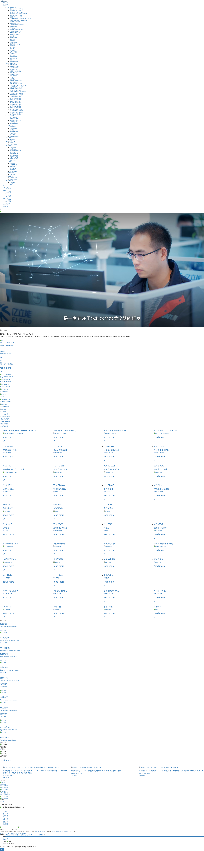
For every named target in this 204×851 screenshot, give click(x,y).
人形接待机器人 (13, 149)
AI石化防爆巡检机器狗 (15, 150)
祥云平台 (41, 835)
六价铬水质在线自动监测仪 (16, 87)
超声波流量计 (13, 126)
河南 (23, 835)
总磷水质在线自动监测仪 (16, 83)
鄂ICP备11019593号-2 (40, 831)
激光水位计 (12, 45)
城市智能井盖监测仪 (15, 33)
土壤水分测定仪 (13, 144)
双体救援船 (12, 169)
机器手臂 (12, 184)
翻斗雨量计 (12, 36)
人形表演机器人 (13, 147)
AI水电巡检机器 (13, 160)
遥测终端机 (12, 28)
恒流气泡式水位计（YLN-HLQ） (18, 15)
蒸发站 (11, 142)
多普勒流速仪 (13, 133)
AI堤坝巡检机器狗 (14, 157)
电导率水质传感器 (14, 74)
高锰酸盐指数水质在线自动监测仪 (18, 91)
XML (20, 833)
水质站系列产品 (10, 115)
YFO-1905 (57, 446)
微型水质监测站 (13, 117)
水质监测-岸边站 (14, 119)
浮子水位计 (12, 48)
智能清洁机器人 (10, 176)
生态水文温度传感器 (15, 34)
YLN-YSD (108, 465)
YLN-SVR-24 (109, 485)
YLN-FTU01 (159, 485)
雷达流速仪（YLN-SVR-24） (17, 12)
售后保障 (8, 192)
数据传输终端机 (13, 37)
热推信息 (2, 833)
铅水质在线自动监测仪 (15, 99)
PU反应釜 (2, 801)
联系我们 (5, 206)
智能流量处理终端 (14, 136)
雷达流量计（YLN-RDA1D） (17, 10)
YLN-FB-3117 (159, 465)
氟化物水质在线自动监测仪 (16, 112)
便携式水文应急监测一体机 (16, 29)
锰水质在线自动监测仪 (15, 96)
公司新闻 (8, 200)
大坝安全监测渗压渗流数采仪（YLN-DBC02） (21, 18)
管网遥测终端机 (13, 42)
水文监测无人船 (13, 171)
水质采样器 (12, 77)
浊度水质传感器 (13, 64)
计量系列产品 (9, 125)
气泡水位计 (12, 53)
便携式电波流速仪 (14, 131)
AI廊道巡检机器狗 (14, 154)
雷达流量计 (12, 130)
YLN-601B (7, 524)
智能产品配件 (9, 181)
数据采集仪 (12, 79)
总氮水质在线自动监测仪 (16, 88)
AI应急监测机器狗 (14, 158)
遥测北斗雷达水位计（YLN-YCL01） (19, 17)
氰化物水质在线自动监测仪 (16, 111)
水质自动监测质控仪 (15, 82)
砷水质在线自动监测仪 (15, 104)
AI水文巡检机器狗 (14, 155)
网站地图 (13, 833)
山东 (21, 835)
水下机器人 (12, 174)
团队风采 (8, 196)
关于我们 (5, 4)
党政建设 (5, 204)
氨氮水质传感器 (13, 76)
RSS (17, 833)
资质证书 (8, 195)
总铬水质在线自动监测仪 (16, 109)
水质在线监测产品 (10, 63)
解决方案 (5, 185)
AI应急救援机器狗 (14, 152)
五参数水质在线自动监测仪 (16, 93)
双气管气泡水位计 (14, 56)
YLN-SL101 (8, 485)
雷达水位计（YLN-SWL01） (17, 9)
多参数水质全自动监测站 (16, 120)
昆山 (18, 835)
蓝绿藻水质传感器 (14, 66)
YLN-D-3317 (58, 465)
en (2, 208)
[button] (2, 425)
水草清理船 (12, 163)
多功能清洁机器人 (14, 177)
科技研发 (5, 190)
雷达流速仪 (12, 134)
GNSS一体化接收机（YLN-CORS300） (19, 20)
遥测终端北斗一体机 (15, 23)
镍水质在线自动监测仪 (15, 101)
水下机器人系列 (10, 173)
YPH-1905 (158, 446)
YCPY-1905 (8, 446)
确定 (2, 849)
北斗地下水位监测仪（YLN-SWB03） (19, 13)
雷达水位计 (12, 47)
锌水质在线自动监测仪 (15, 103)
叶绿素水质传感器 (14, 68)
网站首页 (5, 2)
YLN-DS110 (58, 485)
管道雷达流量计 (13, 128)
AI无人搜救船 (13, 168)
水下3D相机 (12, 182)
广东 (28, 835)
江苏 (13, 835)
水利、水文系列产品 (11, 7)
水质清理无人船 (13, 165)
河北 (7, 835)
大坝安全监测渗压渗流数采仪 (17, 25)
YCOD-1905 (109, 446)
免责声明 (24, 833)
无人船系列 (9, 161)
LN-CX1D (7, 504)
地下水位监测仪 (13, 26)
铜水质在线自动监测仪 (15, 114)
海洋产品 (8, 138)
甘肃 (31, 835)
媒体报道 (8, 203)
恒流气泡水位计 (13, 58)
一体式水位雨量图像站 (15, 31)
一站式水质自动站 (14, 123)
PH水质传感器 (13, 72)
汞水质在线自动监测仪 (15, 106)
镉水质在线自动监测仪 (15, 90)
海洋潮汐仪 (12, 139)
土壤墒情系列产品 (10, 141)
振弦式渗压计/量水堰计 (15, 21)
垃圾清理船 (12, 166)
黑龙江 (10, 835)
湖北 (26, 835)
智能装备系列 (9, 146)
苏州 (16, 835)
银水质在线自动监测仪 (15, 107)
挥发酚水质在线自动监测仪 (16, 95)
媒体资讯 (5, 198)
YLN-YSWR (58, 524)
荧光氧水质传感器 (14, 69)
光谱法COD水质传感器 (15, 71)
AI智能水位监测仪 (14, 61)
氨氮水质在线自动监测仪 (16, 80)
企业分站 (7, 833)
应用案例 (5, 187)
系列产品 (5, 6)
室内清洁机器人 (13, 179)
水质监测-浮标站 (14, 122)
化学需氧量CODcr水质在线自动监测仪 (19, 85)
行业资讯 (8, 201)
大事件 (8, 193)
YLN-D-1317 (8, 465)
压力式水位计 (13, 50)
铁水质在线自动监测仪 (15, 98)
